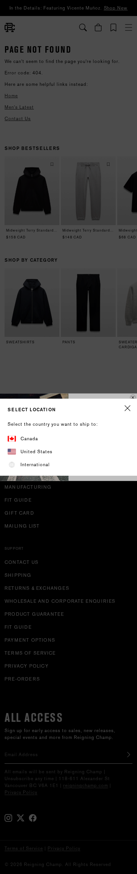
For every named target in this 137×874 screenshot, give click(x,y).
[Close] (127, 408)
